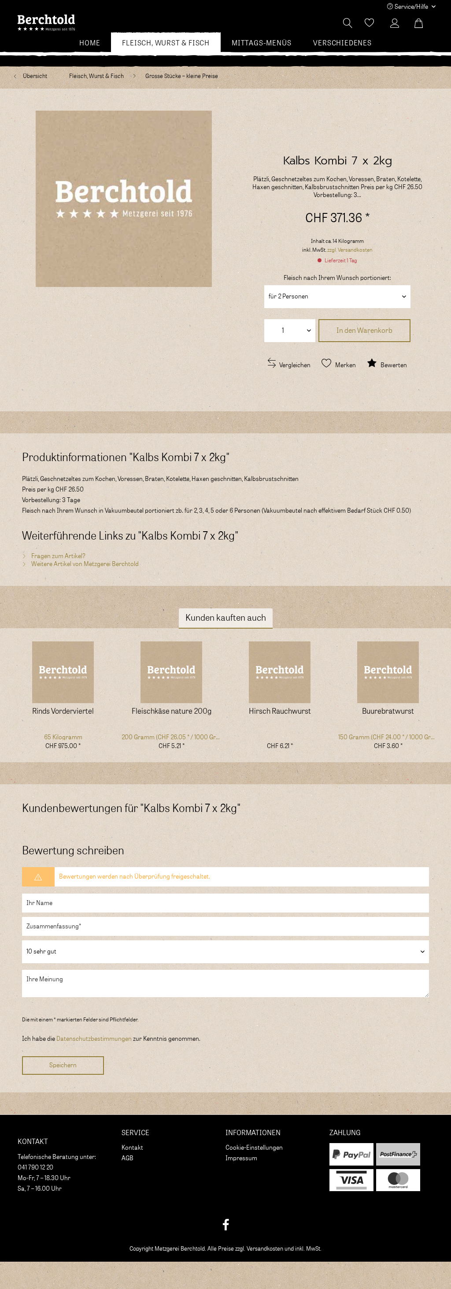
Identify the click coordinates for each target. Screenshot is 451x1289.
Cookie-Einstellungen (254, 1148)
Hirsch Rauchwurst (280, 711)
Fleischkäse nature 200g (171, 711)
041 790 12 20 (35, 1168)
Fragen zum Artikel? (57, 556)
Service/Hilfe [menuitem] (411, 7)
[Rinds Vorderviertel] (63, 672)
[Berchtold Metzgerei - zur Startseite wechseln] (46, 26)
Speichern (63, 1065)
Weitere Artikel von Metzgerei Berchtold (84, 564)
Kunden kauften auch (225, 618)
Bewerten (393, 365)
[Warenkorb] (423, 23)
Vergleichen (294, 365)
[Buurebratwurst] (388, 672)
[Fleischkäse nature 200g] (171, 672)
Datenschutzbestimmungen (94, 1039)
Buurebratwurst (388, 711)
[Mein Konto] (397, 23)
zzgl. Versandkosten (350, 250)
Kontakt (132, 1148)
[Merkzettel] (369, 23)
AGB (127, 1158)
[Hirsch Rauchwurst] (279, 672)
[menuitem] (89, 43)
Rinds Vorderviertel (63, 711)
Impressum (241, 1158)
